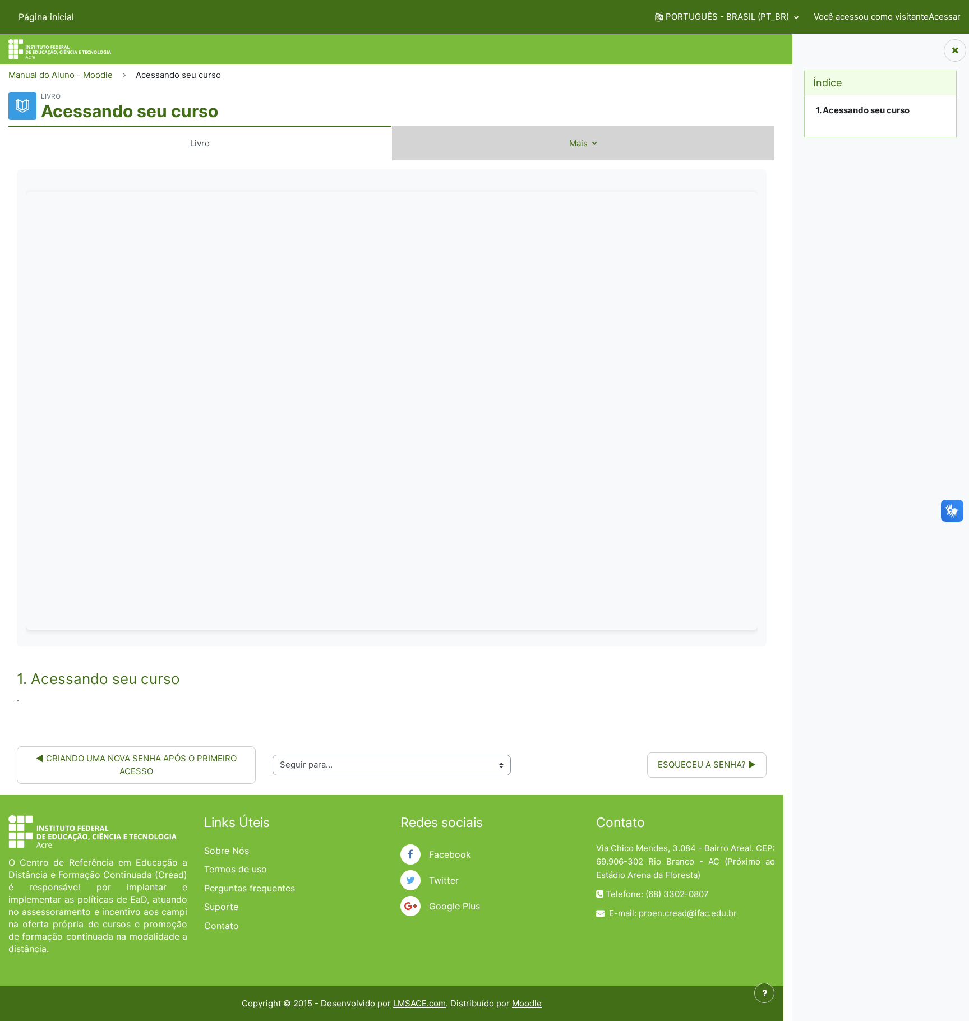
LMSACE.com (419, 1003)
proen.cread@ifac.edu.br (688, 913)
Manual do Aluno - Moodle (60, 75)
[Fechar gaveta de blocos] (955, 50)
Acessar (945, 16)
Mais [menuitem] (579, 143)
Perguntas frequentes (249, 888)
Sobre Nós (226, 850)
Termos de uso (235, 869)
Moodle (527, 1003)
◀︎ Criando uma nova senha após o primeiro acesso (137, 765)
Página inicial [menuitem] (46, 16)
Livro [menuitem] (200, 143)
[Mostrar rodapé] (764, 993)
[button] (726, 17)
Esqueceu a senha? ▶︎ (707, 764)
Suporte (221, 906)
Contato (221, 925)
